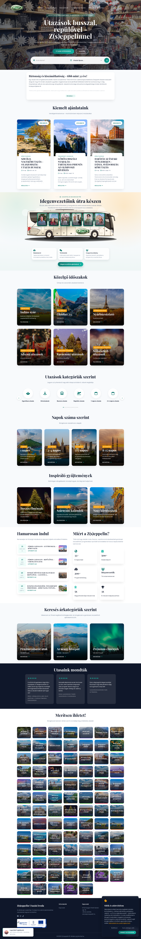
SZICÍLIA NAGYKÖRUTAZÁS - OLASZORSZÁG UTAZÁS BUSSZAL (32, 163)
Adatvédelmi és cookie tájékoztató (119, 923)
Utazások (40, 8)
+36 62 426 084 (86, 912)
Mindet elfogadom (127, 932)
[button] (42, 219)
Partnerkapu (100, 8)
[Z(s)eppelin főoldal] (17, 7)
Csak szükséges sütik (128, 928)
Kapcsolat (48, 8)
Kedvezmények (63, 8)
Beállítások (114, 928)
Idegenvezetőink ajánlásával (69, 264)
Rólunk (55, 8)
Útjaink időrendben (63, 51)
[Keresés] (106, 60)
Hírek (89, 8)
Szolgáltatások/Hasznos (78, 8)
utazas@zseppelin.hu (88, 914)
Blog (94, 8)
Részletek (24, 185)
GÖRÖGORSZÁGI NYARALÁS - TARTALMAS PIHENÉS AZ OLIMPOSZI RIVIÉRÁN (70, 164)
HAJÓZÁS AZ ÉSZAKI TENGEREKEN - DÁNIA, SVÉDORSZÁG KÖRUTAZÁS (107, 163)
